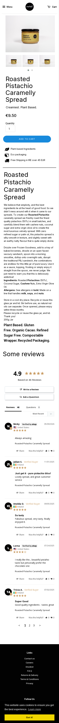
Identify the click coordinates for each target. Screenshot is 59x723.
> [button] (40, 625)
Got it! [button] (29, 717)
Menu (9, 7)
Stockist (30, 667)
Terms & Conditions (29, 679)
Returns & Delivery (29, 675)
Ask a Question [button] (31, 397)
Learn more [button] (34, 709)
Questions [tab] (31, 407)
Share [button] (21, 451)
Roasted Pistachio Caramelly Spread (21, 89)
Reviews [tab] (10, 407)
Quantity (10, 123)
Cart (54, 7)
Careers (29, 662)
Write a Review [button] (31, 389)
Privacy (29, 683)
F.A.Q (29, 671)
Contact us (29, 658)
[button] (28, 70)
